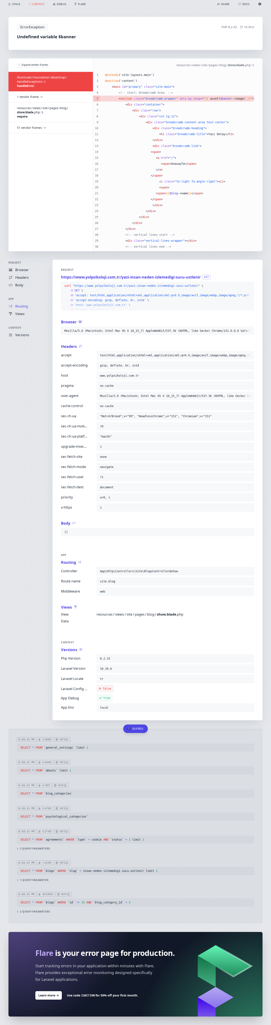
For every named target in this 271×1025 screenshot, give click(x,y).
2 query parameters (35, 848)
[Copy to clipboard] (249, 285)
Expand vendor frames (35, 65)
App (11, 299)
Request (14, 262)
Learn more (48, 995)
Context (14, 327)
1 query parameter (34, 880)
